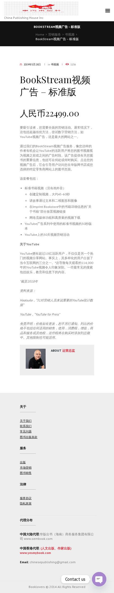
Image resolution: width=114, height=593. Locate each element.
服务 (23, 448)
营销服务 (54, 34)
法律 (23, 484)
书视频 (69, 34)
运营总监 (68, 350)
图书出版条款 (28, 437)
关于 (23, 407)
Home (40, 34)
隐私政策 (26, 503)
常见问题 (26, 431)
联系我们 (26, 426)
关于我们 (26, 421)
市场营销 (26, 467)
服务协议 (26, 498)
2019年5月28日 (32, 64)
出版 (23, 462)
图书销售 (26, 473)
